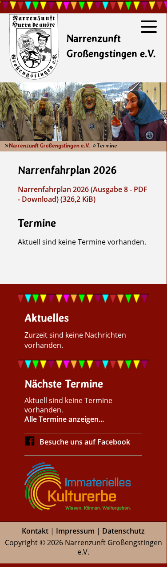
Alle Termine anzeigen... (64, 419)
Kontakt (35, 531)
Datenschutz (123, 531)
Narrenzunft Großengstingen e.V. (49, 146)
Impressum (75, 531)
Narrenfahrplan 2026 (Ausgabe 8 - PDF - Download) (82, 194)
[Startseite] (34, 48)
